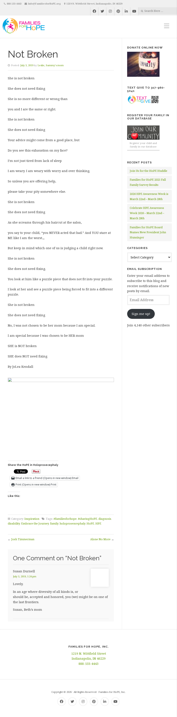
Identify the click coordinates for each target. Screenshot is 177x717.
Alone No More (100, 539)
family (54, 523)
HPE (98, 523)
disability (14, 523)
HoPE (90, 523)
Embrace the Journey (35, 523)
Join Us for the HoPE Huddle (148, 171)
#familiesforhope (65, 519)
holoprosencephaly (72, 523)
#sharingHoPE (87, 519)
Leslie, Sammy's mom (51, 65)
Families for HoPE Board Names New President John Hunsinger (148, 232)
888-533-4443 (14, 3)
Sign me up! (141, 314)
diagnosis (104, 519)
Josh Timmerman (22, 539)
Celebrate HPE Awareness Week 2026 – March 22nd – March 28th (147, 213)
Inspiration (31, 519)
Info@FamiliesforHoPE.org (44, 3)
